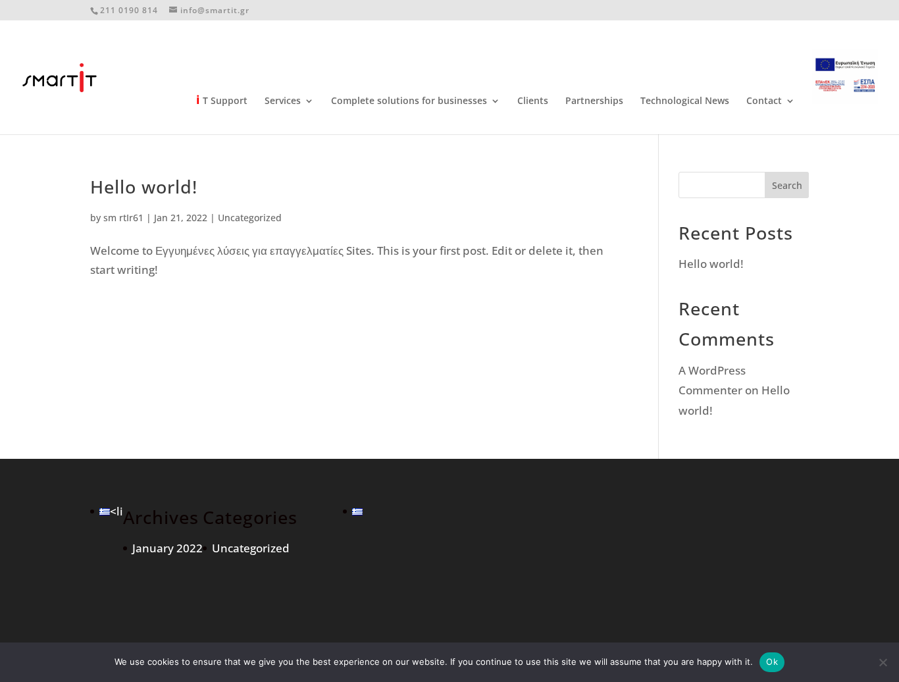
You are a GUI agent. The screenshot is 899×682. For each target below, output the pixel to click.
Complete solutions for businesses (409, 101)
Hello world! (143, 186)
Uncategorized (250, 217)
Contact (764, 101)
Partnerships (594, 101)
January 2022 (167, 548)
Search (787, 185)
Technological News (684, 101)
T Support (221, 101)
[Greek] (104, 511)
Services (283, 101)
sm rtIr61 (123, 217)
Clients (532, 101)
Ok (772, 661)
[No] (882, 662)
